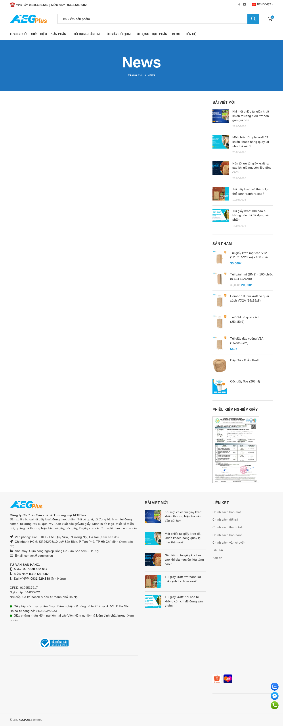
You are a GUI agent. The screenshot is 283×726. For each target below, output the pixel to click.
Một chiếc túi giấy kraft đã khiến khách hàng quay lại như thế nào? (250, 142)
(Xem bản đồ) (109, 537)
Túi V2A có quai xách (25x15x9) (245, 319)
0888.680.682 (38, 5)
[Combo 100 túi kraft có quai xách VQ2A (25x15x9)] (219, 301)
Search (253, 19)
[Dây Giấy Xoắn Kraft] (219, 365)
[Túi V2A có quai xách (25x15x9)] (219, 322)
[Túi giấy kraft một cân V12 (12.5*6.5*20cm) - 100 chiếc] (219, 258)
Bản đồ (217, 558)
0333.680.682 (77, 5)
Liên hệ (217, 550)
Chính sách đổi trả (225, 519)
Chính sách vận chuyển (228, 542)
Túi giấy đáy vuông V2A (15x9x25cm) (246, 341)
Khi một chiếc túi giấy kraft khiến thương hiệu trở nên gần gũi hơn (250, 116)
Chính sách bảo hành (227, 535)
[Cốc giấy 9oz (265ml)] (219, 386)
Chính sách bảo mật (226, 512)
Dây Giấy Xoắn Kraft (244, 360)
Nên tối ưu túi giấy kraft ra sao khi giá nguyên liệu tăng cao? (252, 168)
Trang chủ (135, 75)
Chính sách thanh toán (228, 527)
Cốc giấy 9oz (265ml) (245, 381)
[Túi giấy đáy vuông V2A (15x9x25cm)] (219, 343)
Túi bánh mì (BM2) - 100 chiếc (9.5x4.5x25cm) (251, 277)
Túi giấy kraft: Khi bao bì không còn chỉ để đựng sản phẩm (251, 215)
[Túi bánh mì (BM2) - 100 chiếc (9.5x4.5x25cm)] (219, 279)
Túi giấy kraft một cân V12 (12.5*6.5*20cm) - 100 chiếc (249, 255)
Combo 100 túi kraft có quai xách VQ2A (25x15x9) (249, 298)
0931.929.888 (40, 578)
